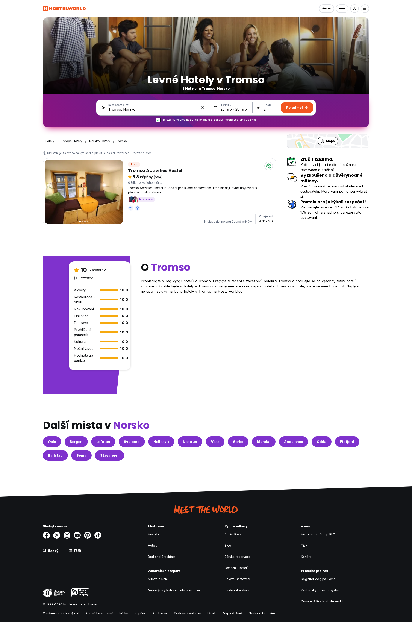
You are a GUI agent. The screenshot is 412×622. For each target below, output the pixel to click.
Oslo (52, 442)
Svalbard (132, 442)
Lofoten (103, 442)
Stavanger (109, 455)
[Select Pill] (354, 8)
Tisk (304, 545)
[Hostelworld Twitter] (56, 535)
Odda (321, 442)
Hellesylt (161, 442)
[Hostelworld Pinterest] (87, 535)
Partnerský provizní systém (320, 590)
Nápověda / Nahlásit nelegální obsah (175, 590)
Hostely (153, 534)
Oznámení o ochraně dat (61, 613)
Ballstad (55, 455)
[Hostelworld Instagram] (67, 535)
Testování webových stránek (195, 613)
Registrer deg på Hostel (318, 579)
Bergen (76, 442)
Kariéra (306, 556)
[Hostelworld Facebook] (46, 535)
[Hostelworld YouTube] (77, 535)
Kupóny (140, 613)
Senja (81, 455)
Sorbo (238, 442)
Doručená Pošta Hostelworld (322, 601)
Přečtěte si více (141, 153)
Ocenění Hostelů (237, 568)
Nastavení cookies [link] (262, 613)
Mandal (263, 442)
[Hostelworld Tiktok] (97, 535)
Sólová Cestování (237, 579)
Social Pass (233, 534)
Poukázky (160, 613)
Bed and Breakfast (161, 556)
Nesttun (190, 442)
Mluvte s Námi (158, 579)
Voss (215, 442)
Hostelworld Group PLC (318, 534)
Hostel (134, 164)
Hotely (153, 545)
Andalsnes (293, 442)
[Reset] (202, 107)
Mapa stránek (233, 613)
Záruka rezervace (238, 556)
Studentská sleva (237, 590)
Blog (228, 545)
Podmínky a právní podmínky (107, 613)
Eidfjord (347, 442)
